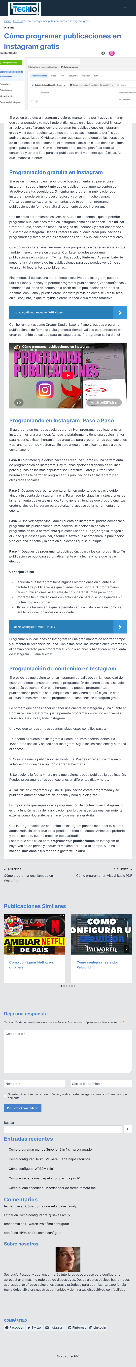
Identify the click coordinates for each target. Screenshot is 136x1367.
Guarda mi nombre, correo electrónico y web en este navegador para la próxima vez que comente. (67, 1096)
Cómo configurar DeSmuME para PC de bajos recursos (49, 1159)
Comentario (16, 1034)
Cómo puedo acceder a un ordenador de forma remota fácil (53, 1188)
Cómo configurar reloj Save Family (51, 1206)
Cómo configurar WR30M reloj (31, 1169)
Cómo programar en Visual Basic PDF (104, 873)
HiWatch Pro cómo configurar (47, 1224)
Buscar (9, 1123)
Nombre (13, 1084)
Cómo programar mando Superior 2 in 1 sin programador (51, 1149)
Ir (128, 1129)
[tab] (61, 986)
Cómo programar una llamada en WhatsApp (28, 875)
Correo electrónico (87, 1084)
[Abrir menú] (125, 8)
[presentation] (34, 934)
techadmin (12, 1206)
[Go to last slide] (9, 949)
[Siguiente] (126, 949)
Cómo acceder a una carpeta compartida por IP (44, 1178)
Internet (10, 27)
